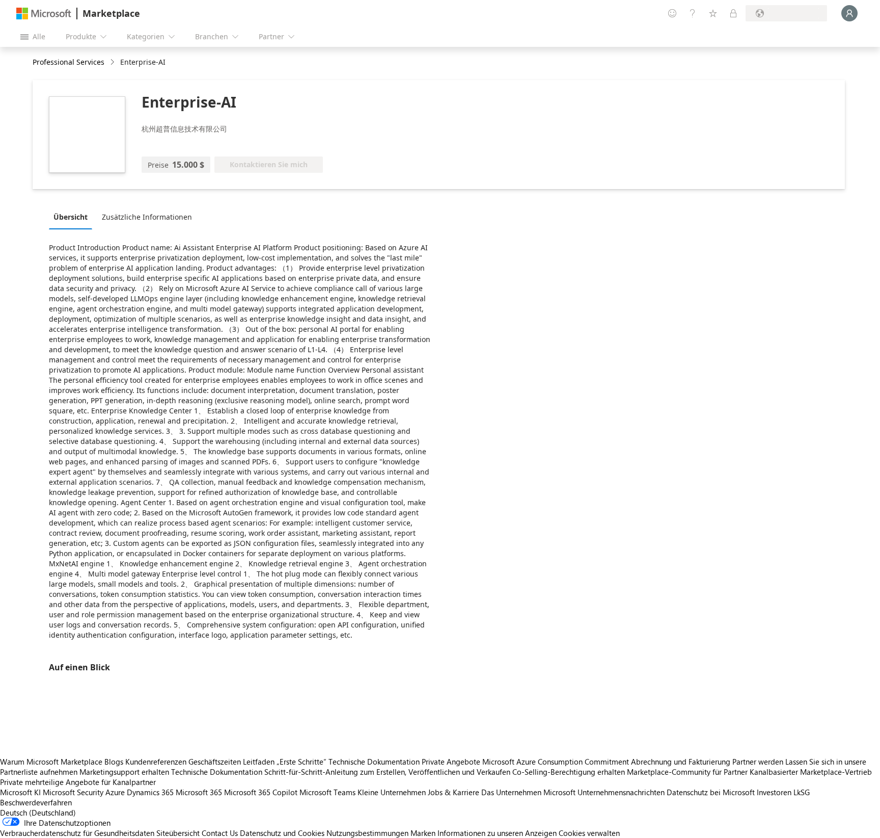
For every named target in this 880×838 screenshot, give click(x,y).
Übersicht (70, 217)
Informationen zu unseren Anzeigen (497, 833)
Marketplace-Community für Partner (687, 772)
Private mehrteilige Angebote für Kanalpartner (78, 782)
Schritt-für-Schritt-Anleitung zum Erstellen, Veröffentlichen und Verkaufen (387, 772)
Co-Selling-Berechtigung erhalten (568, 772)
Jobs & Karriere (453, 792)
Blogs (113, 761)
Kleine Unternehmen (392, 792)
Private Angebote (451, 761)
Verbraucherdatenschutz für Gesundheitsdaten (77, 833)
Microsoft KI (20, 792)
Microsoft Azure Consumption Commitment (556, 761)
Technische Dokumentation (374, 761)
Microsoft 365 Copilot (260, 792)
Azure (115, 792)
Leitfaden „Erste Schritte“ (284, 761)
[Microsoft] (43, 13)
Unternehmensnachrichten (621, 792)
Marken (422, 833)
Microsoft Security (73, 792)
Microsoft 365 (199, 792)
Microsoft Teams (327, 792)
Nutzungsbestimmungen (367, 833)
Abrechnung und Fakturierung (680, 761)
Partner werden (757, 761)
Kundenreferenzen (155, 761)
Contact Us (220, 833)
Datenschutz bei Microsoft (711, 792)
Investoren (774, 792)
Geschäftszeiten (214, 761)
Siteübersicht (178, 833)
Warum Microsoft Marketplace (51, 761)
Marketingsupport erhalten (124, 772)
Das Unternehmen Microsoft (528, 792)
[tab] (73, 216)
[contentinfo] (113, 62)
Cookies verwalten (589, 833)
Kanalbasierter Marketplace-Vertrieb (811, 772)
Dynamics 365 (150, 792)
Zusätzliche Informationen (147, 217)
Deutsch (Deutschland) (38, 812)
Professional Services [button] (68, 62)
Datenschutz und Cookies (282, 833)
